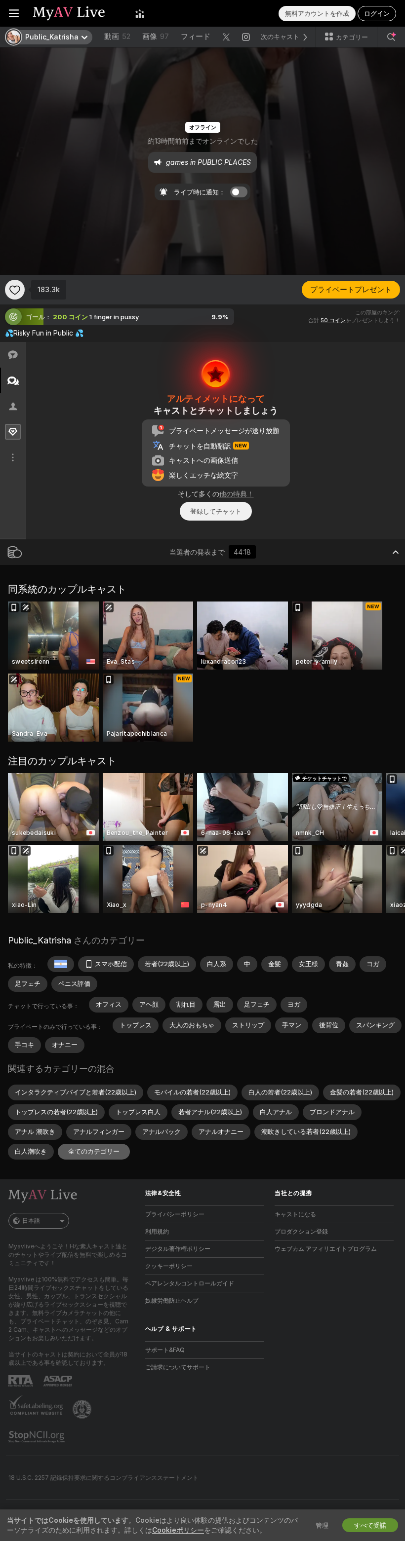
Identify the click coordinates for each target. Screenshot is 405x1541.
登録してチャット (216, 511)
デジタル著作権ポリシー (177, 1248)
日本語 (31, 1220)
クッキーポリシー (169, 1266)
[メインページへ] (77, 13)
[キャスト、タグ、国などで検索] (391, 37)
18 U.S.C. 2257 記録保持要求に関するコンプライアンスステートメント (103, 1477)
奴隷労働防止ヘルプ (172, 1300)
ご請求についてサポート (177, 1367)
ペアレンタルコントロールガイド (189, 1283)
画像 (155, 36)
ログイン (377, 13)
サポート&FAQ (165, 1349)
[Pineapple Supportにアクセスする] (83, 1409)
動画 (117, 36)
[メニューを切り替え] (14, 13)
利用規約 (157, 1231)
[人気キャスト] (139, 13)
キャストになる (295, 1214)
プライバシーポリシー (174, 1214)
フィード (195, 36)
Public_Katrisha (39, 940)
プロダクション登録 (301, 1231)
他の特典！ (236, 493)
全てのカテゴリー (94, 1151)
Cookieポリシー (178, 1530)
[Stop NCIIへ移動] (37, 1437)
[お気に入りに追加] (15, 290)
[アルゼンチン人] (60, 964)
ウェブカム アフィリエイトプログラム (326, 1248)
